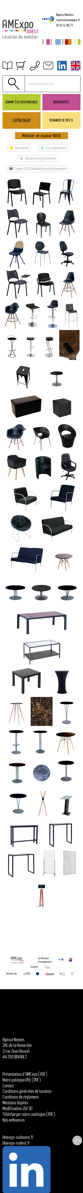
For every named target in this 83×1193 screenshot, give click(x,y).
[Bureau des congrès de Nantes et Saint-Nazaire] (27, 973)
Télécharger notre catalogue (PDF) (29, 1114)
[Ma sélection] (21, 65)
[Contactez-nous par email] (48, 65)
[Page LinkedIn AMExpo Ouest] (62, 65)
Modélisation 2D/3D (17, 1108)
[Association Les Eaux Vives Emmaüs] (47, 966)
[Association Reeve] (72, 973)
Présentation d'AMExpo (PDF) (25, 1074)
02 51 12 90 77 (64, 25)
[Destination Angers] (49, 973)
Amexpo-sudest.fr (16, 1143)
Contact (8, 1085)
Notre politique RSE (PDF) (22, 1080)
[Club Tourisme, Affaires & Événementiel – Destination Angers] (62, 973)
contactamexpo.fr (68, 20)
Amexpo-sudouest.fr (18, 1137)
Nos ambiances (14, 1120)
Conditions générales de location (27, 1091)
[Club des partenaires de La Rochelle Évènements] (37, 973)
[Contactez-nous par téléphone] (34, 65)
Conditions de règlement (21, 1097)
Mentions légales (15, 1102)
